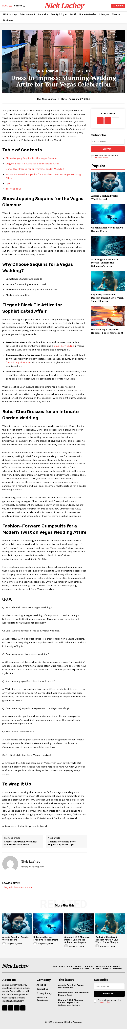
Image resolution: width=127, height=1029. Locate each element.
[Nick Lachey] (10, 864)
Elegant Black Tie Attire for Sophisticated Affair (32, 163)
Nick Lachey (49, 99)
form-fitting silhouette (18, 362)
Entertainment (48, 71)
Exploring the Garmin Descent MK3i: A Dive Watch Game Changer (107, 297)
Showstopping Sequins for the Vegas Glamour (31, 158)
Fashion (69, 71)
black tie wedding (64, 346)
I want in (106, 149)
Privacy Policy (101, 158)
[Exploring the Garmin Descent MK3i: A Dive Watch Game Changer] (108, 281)
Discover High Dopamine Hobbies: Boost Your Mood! (107, 331)
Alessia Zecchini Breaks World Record (104, 197)
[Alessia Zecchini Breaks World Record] (108, 182)
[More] (115, 120)
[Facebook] (100, 120)
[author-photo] (4, 943)
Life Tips (84, 71)
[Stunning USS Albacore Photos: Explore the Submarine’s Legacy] (108, 246)
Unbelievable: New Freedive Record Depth (46, 938)
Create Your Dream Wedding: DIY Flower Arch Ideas (20, 843)
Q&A (8, 183)
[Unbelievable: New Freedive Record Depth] (108, 214)
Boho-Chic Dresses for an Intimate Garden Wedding (35, 169)
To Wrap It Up (13, 188)
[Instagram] (10, 1008)
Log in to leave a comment (18, 887)
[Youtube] (22, 1008)
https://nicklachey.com (32, 866)
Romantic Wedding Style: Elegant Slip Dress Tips (62, 843)
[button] (20, 5)
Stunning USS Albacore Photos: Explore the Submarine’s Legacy (104, 262)
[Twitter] (108, 120)
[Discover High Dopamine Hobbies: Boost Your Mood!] (108, 316)
